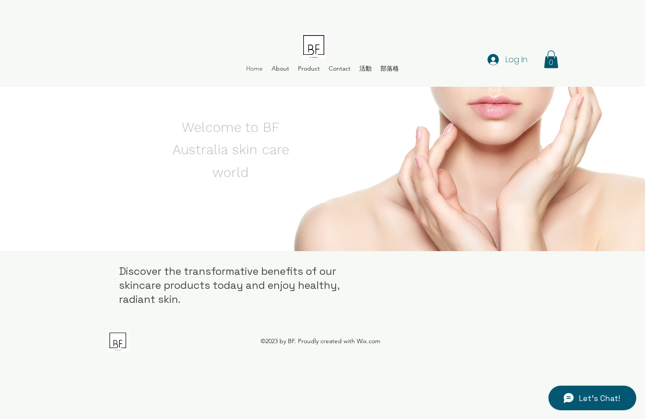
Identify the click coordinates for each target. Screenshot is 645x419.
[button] (551, 59)
